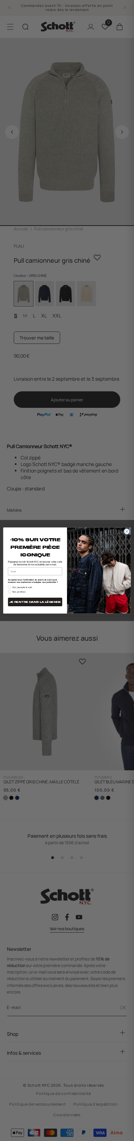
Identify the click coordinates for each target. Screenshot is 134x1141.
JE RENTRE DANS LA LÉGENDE (35, 601)
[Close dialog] (127, 531)
